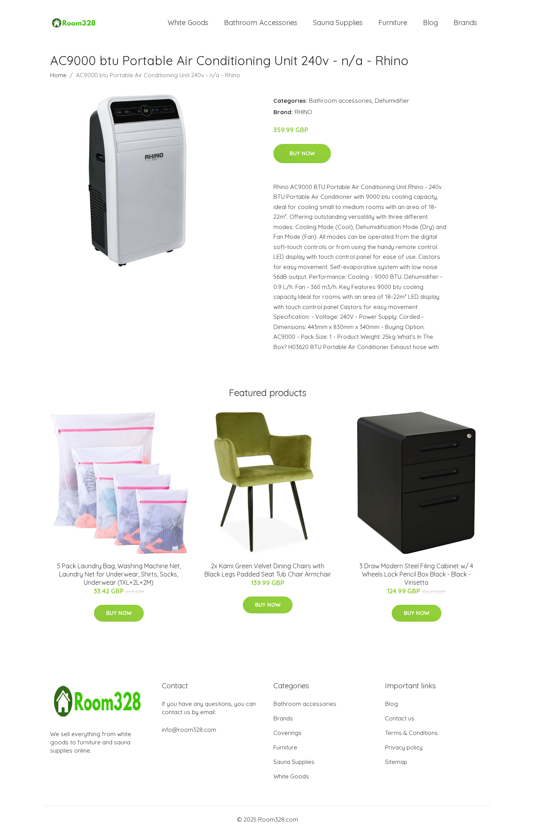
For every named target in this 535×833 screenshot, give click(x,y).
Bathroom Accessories (260, 22)
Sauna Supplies (338, 22)
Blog (430, 22)
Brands (465, 22)
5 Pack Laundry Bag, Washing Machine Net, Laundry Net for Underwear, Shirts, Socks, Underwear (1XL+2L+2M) (119, 574)
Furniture (392, 22)
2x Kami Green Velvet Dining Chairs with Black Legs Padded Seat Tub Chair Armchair (267, 570)
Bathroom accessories (340, 100)
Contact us (399, 718)
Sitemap (396, 762)
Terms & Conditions (411, 733)
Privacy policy (404, 747)
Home (58, 75)
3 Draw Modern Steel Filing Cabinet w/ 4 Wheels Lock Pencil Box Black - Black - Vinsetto (416, 574)
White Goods (188, 22)
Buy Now (302, 153)
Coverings (287, 733)
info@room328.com (189, 729)
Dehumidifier (392, 100)
